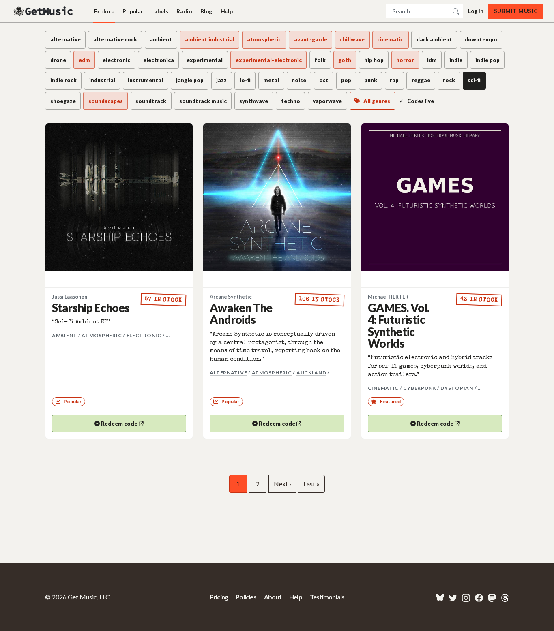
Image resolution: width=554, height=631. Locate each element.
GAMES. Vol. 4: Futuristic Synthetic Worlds (398, 325)
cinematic (383, 388)
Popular (132, 11)
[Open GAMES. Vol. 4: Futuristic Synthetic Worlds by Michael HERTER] (435, 196)
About (272, 597)
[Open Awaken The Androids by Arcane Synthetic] (276, 196)
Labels (159, 11)
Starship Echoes (90, 307)
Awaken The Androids (241, 313)
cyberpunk (419, 388)
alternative (228, 373)
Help (227, 11)
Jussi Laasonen (69, 297)
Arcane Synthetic (231, 297)
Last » (311, 484)
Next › (282, 484)
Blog (206, 11)
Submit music (515, 11)
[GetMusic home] (44, 11)
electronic (144, 335)
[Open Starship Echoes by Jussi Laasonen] (119, 196)
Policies (246, 597)
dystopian (456, 388)
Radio (184, 11)
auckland (311, 373)
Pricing (219, 597)
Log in (475, 11)
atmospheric (102, 335)
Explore (104, 11)
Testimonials (327, 597)
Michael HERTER (388, 297)
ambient (64, 335)
